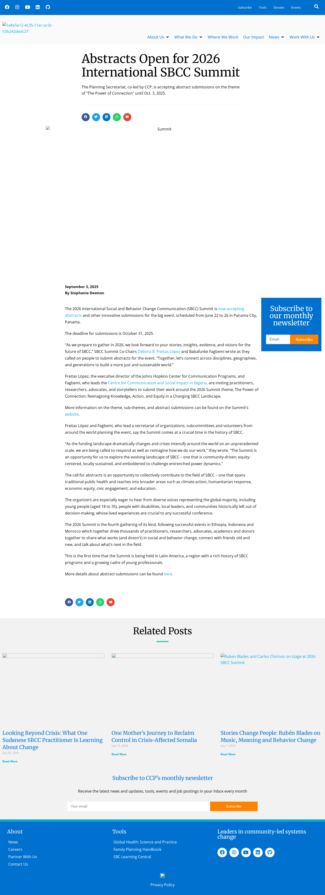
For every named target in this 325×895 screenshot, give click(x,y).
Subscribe (245, 7)
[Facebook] (6, 6)
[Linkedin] (37, 6)
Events (296, 7)
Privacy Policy (162, 884)
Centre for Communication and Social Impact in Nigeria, (158, 382)
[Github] (47, 6)
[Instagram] (17, 6)
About (15, 831)
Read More (9, 761)
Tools (262, 7)
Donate (279, 7)
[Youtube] (27, 6)
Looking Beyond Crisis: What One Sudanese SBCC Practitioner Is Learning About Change (52, 740)
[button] (316, 6)
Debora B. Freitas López (159, 351)
